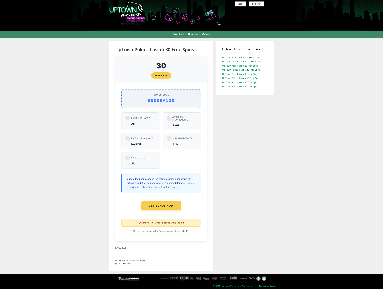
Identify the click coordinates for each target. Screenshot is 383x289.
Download (178, 34)
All (119, 260)
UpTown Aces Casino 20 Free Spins (240, 65)
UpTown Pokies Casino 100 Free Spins (242, 61)
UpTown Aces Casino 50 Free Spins (240, 82)
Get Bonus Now (161, 205)
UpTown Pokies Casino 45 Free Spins (241, 77)
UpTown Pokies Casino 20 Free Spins (241, 69)
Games (206, 34)
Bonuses (193, 34)
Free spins (141, 260)
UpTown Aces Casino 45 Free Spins (240, 73)
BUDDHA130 (124, 263)
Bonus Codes (128, 260)
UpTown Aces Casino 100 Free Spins (241, 57)
